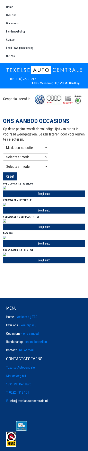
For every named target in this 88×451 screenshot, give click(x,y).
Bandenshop (16, 345)
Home (9, 7)
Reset (10, 176)
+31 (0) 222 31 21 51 (26, 79)
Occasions (12, 23)
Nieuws (10, 56)
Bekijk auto (44, 193)
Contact (10, 39)
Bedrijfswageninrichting (19, 47)
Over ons (11, 15)
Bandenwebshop (16, 31)
